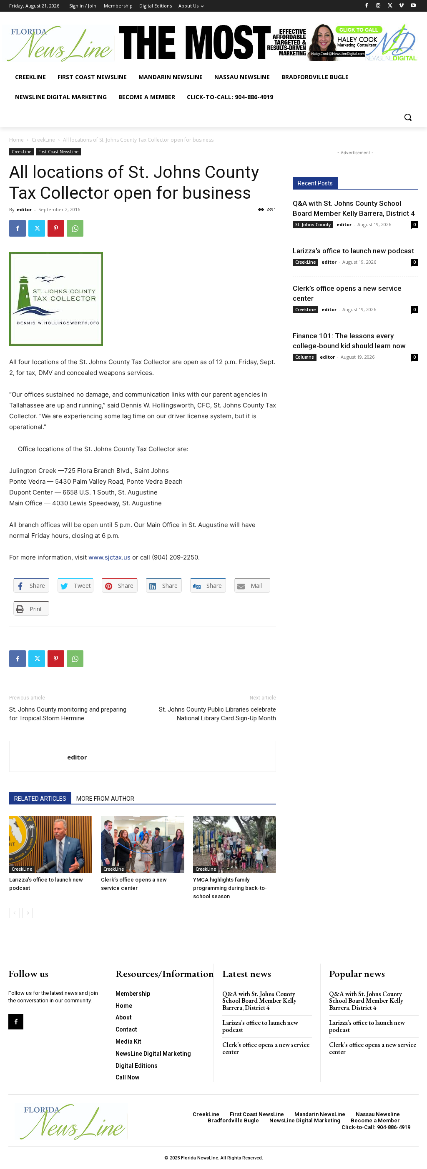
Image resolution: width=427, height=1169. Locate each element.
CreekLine (43, 139)
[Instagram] (378, 6)
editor (24, 209)
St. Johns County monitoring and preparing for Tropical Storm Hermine (67, 714)
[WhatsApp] (75, 228)
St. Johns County (313, 224)
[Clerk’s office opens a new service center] (142, 844)
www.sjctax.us (109, 557)
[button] (408, 117)
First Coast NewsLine (58, 152)
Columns (304, 357)
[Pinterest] (56, 228)
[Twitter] (390, 6)
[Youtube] (413, 6)
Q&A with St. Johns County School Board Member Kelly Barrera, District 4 (259, 1001)
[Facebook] (367, 6)
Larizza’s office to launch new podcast (353, 251)
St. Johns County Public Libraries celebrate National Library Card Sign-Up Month (217, 714)
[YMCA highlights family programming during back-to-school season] (234, 844)
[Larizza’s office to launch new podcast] (50, 844)
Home (16, 139)
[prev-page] (14, 913)
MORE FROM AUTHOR (105, 798)
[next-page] (28, 913)
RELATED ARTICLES (40, 798)
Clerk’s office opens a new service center (265, 1048)
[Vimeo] (401, 6)
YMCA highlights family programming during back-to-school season (230, 888)
